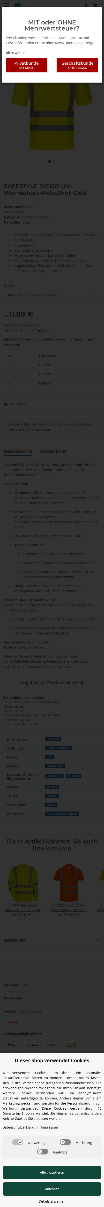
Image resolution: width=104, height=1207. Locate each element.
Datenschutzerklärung (20, 1127)
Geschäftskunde (77, 65)
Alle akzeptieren (52, 1172)
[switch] (17, 1142)
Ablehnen (52, 1189)
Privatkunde (26, 65)
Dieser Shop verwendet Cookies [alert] (52, 1060)
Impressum (50, 1127)
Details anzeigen (52, 1201)
